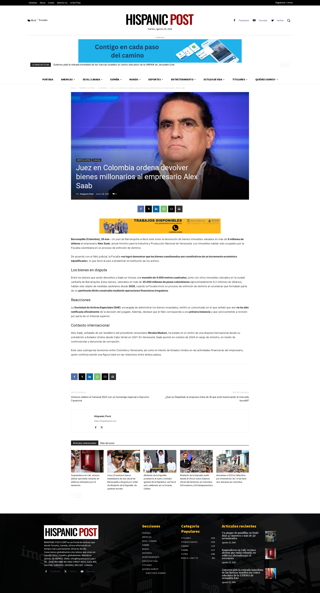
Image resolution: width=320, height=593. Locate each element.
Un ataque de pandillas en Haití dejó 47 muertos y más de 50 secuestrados (240, 535)
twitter (280, 20)
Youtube (262, 20)
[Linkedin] (156, 209)
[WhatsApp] (163, 209)
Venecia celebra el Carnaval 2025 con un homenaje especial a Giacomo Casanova (110, 399)
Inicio (73, 88)
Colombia (102, 88)
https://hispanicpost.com (105, 421)
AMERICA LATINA (87, 88)
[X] (148, 209)
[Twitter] (65, 571)
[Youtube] (254, 20)
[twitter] (272, 20)
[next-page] (78, 495)
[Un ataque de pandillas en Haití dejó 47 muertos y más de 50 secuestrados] (270, 536)
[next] (288, 65)
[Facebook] (234, 20)
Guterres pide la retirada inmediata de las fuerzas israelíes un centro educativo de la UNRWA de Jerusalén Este (113, 64)
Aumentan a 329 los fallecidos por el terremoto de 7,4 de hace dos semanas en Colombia (231, 478)
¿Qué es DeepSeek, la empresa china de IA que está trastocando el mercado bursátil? (207, 399)
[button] (289, 20)
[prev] (282, 65)
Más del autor (107, 443)
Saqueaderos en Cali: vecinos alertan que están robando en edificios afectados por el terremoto (239, 554)
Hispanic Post (86, 194)
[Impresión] (179, 209)
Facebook (244, 20)
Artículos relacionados (84, 443)
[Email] (171, 209)
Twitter (73, 571)
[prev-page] (73, 495)
